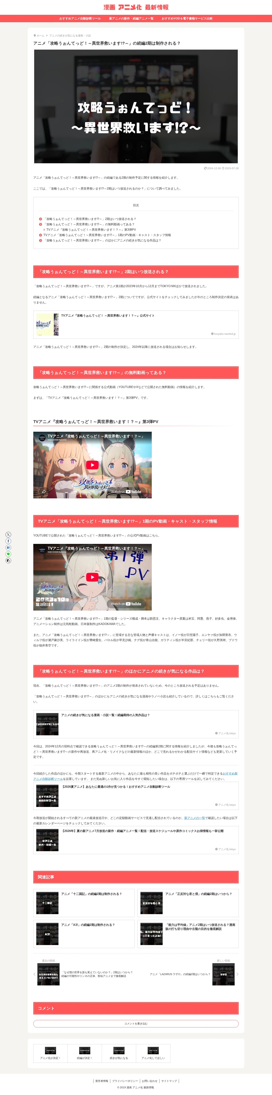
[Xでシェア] (8, 534)
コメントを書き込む (136, 1023)
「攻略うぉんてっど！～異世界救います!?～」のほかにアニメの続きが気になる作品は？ (102, 240)
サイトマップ (169, 1080)
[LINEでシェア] (8, 554)
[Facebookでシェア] (8, 541)
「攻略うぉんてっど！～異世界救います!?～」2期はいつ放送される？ (89, 218)
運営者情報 (101, 1080)
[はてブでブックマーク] (8, 547)
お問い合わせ (149, 1080)
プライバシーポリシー (125, 1080)
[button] (8, 560)
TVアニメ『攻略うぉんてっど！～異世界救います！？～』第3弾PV (91, 229)
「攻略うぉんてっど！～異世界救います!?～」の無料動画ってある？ (89, 224)
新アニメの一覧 (194, 818)
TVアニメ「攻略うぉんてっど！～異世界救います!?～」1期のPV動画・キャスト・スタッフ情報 (107, 235)
